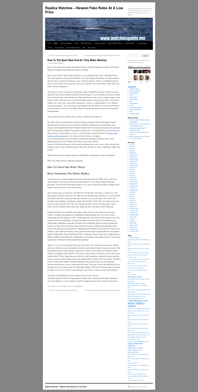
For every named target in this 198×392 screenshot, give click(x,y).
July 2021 (132, 194)
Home (50, 43)
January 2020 (133, 227)
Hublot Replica (130, 43)
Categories (132, 87)
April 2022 (132, 175)
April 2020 (132, 221)
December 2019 (133, 229)
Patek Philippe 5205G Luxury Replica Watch (139, 335)
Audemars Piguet (100, 43)
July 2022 (132, 169)
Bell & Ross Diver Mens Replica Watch (137, 255)
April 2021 (132, 200)
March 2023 (132, 153)
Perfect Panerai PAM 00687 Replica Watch (138, 341)
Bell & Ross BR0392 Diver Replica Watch (138, 253)
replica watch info (133, 352)
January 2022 (133, 182)
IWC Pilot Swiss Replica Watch (135, 298)
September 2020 (133, 215)
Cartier (76, 43)
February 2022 (133, 180)
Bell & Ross (92, 47)
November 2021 (133, 186)
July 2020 (132, 219)
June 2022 (132, 171)
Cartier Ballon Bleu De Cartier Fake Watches (139, 259)
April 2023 (132, 151)
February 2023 (133, 155)
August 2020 (133, 217)
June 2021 (132, 196)
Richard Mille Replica (73, 47)
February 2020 (133, 225)
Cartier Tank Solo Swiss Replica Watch (137, 266)
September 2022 (133, 165)
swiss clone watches (133, 363)
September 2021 (133, 190)
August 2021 (133, 192)
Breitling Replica (86, 43)
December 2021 (133, 184)
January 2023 (133, 157)
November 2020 (133, 211)
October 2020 (133, 213)
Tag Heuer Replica (66, 43)
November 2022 (133, 161)
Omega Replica (142, 43)
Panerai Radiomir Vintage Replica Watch (138, 332)
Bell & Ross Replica (134, 91)
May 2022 (132, 173)
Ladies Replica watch (138, 300)
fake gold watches (135, 276)
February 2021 (133, 204)
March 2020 (132, 223)
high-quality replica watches (136, 283)
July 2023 (132, 144)
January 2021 (133, 206)
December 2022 (133, 159)
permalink (79, 286)
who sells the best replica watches (136, 380)
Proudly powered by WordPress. (139, 387)
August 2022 (133, 167)
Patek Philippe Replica (115, 43)
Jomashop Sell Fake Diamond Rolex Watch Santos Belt (103, 55)
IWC (84, 47)
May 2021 (132, 198)
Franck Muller (59, 47)
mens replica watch (136, 304)
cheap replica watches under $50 (136, 268)
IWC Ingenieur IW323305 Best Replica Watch (139, 294)
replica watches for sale (135, 350)
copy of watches (132, 274)
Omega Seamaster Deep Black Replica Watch (139, 308)
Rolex (56, 43)
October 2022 (133, 163)
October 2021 (133, 188)
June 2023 (132, 147)
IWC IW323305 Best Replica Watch (136, 296)
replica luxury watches (135, 348)
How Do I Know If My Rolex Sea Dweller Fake (62, 55)
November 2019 (133, 231)
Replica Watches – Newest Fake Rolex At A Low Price (84, 9)
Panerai (50, 47)
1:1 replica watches (134, 237)
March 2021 (132, 202)
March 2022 (132, 178)
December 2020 (133, 208)
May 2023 (132, 149)
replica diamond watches (135, 344)
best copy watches (132, 257)
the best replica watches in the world (137, 374)
